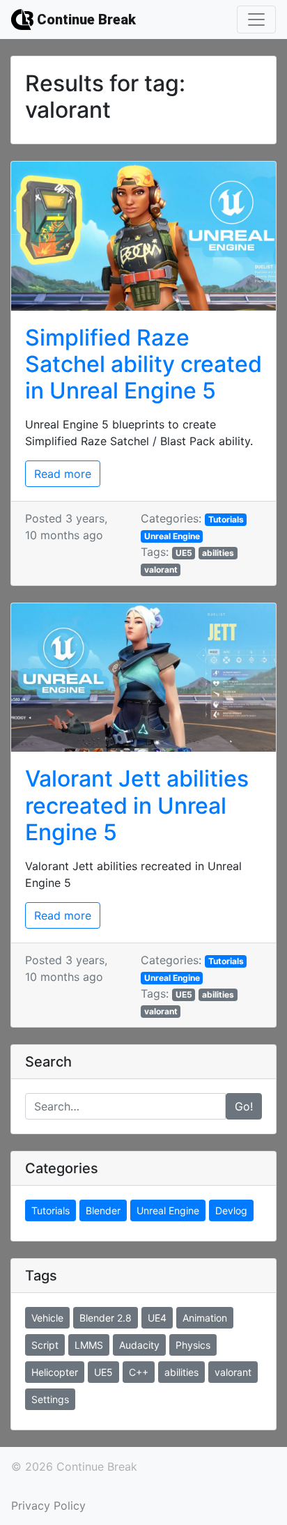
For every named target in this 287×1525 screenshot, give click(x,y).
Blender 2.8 (105, 1318)
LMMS (89, 1345)
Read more (62, 474)
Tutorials (226, 519)
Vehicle (47, 1318)
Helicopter (54, 1372)
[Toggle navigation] (256, 19)
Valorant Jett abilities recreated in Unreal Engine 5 (137, 805)
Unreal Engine (172, 536)
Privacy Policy (48, 1505)
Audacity (139, 1345)
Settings (50, 1399)
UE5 (184, 553)
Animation (205, 1318)
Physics (193, 1345)
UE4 (157, 1318)
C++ (138, 1372)
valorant (161, 569)
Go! (244, 1106)
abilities (218, 553)
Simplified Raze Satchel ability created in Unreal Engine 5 (143, 364)
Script (45, 1345)
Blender (103, 1210)
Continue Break (84, 19)
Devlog (231, 1210)
